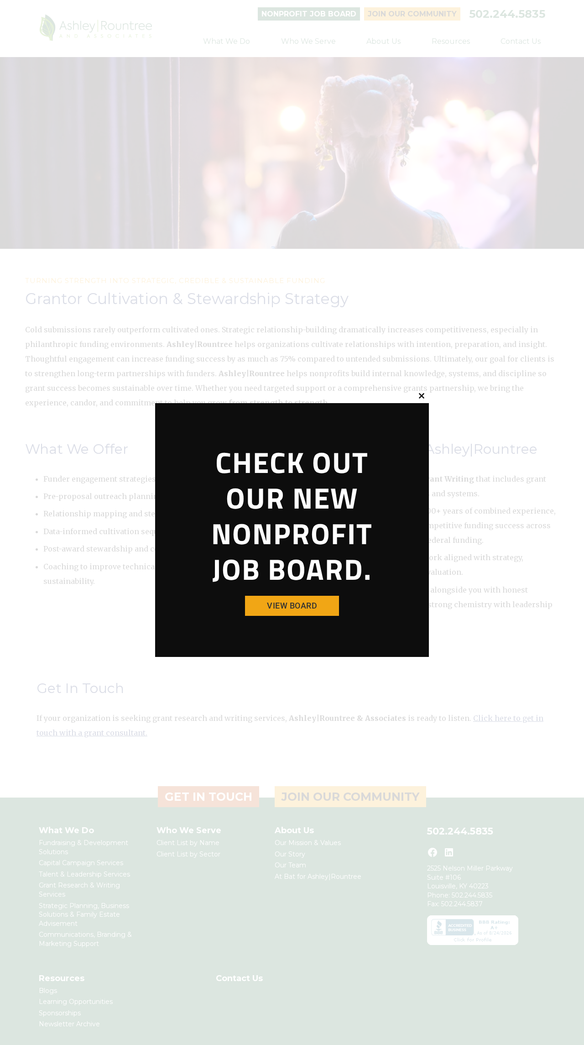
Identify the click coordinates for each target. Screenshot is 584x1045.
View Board (292, 605)
